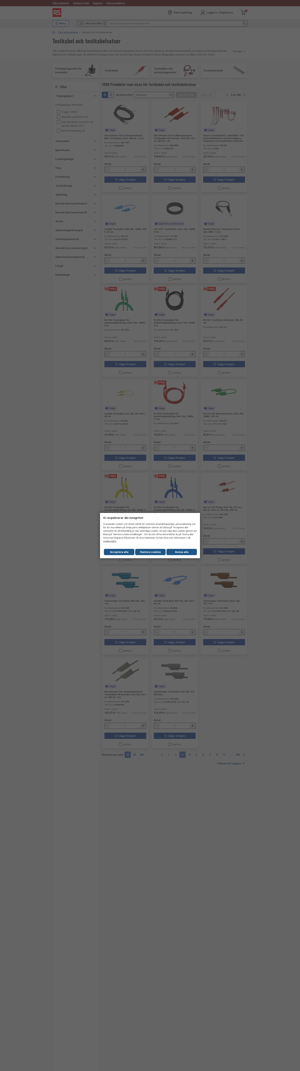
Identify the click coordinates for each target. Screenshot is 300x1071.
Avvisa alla (181, 552)
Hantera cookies (150, 552)
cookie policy (109, 541)
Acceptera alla (119, 552)
